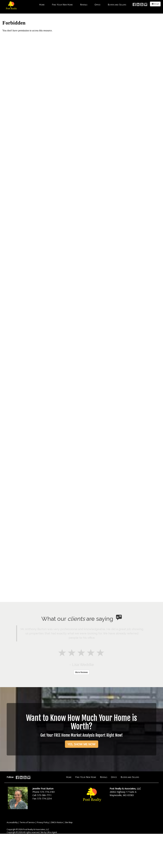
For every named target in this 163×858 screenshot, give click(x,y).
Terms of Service (27, 822)
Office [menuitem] (97, 4)
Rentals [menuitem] (83, 4)
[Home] (11, 6)
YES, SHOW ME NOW (82, 744)
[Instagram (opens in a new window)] (146, 4)
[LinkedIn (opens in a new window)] (138, 4)
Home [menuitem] (42, 4)
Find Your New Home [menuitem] (62, 4)
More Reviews (81, 672)
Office (114, 777)
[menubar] (82, 4)
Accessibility (12, 822)
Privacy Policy (43, 822)
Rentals (103, 777)
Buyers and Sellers (130, 777)
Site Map (69, 822)
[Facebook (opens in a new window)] (134, 4)
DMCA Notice (57, 822)
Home (68, 777)
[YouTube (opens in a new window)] (142, 4)
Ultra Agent (52, 832)
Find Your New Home (85, 777)
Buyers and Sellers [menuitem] (117, 4)
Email (156, 4)
